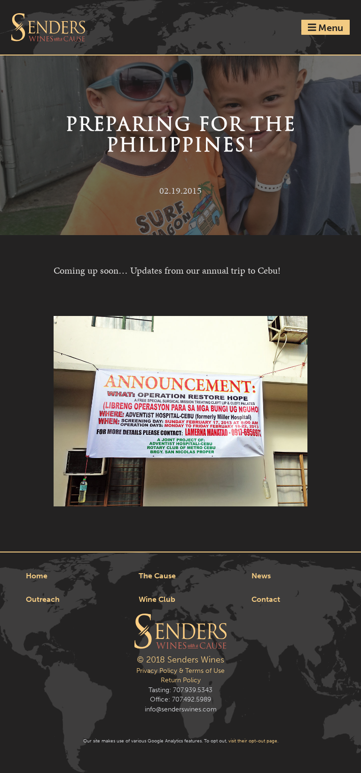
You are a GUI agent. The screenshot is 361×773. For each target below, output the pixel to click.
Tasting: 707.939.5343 (180, 690)
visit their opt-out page (252, 741)
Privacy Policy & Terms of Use (180, 671)
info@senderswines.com (181, 709)
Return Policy (181, 680)
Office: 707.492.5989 (180, 699)
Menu (329, 27)
